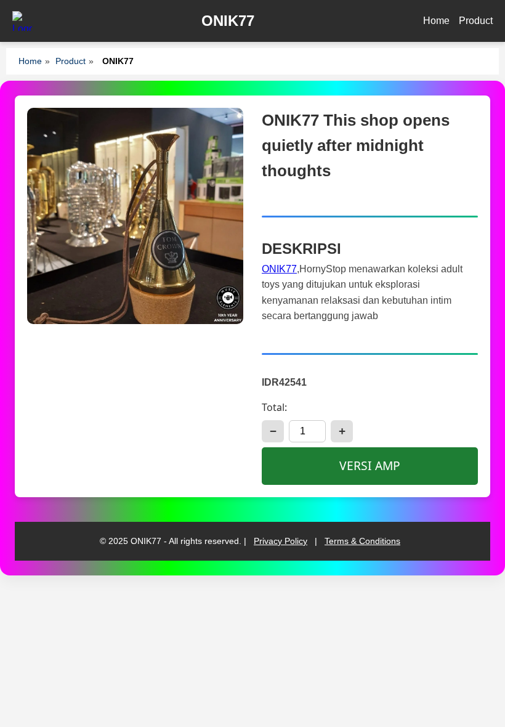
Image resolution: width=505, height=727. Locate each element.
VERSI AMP (369, 465)
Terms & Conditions (362, 541)
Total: (274, 407)
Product (476, 20)
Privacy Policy (280, 541)
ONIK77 (279, 269)
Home (436, 20)
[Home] (22, 21)
